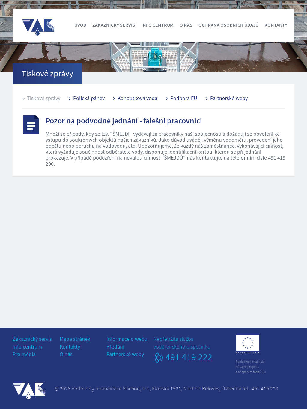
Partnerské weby (229, 98)
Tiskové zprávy (43, 98)
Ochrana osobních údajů (228, 25)
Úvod (80, 25)
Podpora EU (183, 98)
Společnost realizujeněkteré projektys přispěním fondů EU (251, 366)
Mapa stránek (75, 338)
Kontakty (275, 25)
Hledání (115, 346)
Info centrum (157, 25)
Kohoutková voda (137, 98)
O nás (186, 25)
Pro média (24, 354)
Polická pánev (89, 98)
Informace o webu (127, 338)
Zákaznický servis (113, 25)
